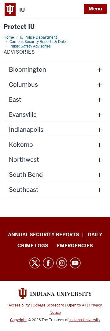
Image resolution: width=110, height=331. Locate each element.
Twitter (34, 262)
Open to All (76, 305)
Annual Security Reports (43, 234)
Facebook (48, 262)
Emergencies (75, 245)
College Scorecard (48, 305)
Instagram (61, 262)
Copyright (18, 320)
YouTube (75, 262)
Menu (95, 9)
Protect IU (19, 26)
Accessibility (19, 305)
